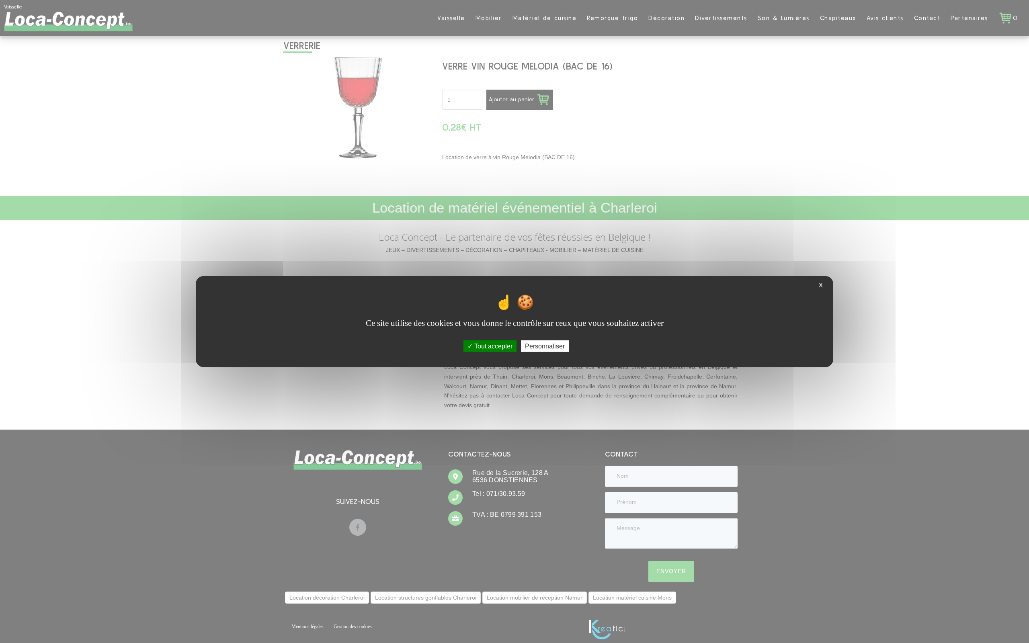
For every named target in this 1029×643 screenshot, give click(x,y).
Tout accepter (492, 345)
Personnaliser (545, 345)
